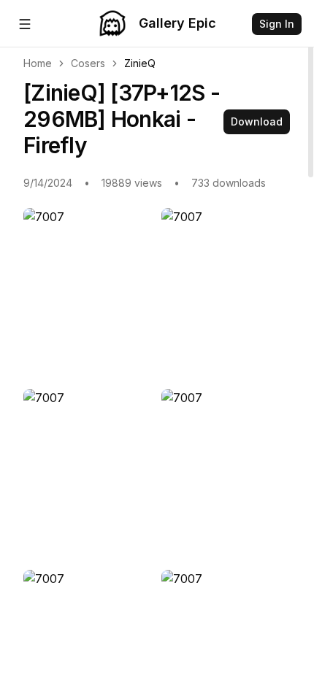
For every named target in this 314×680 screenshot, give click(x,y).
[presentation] (157, 340)
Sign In (276, 24)
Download (257, 121)
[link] (140, 63)
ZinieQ (140, 63)
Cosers (88, 63)
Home (37, 63)
